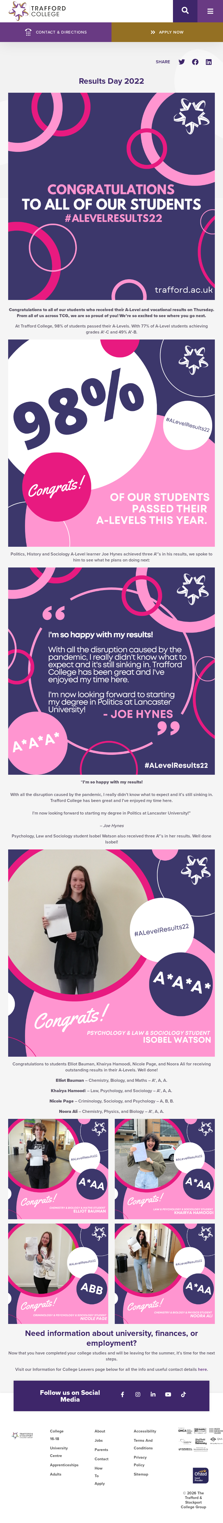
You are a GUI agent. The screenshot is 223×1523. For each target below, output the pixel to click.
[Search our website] (185, 10)
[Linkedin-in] (153, 1394)
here (202, 1369)
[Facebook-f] (122, 1394)
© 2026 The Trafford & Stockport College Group (193, 1500)
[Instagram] (138, 1394)
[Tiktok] (183, 1394)
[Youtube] (168, 1394)
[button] (181, 62)
